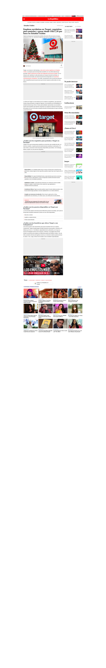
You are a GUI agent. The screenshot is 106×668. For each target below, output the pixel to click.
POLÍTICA (34, 22)
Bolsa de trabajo (49, 280)
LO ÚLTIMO (29, 22)
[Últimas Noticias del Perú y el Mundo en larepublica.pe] (53, 19)
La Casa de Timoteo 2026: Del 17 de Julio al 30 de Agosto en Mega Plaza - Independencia (69, 139)
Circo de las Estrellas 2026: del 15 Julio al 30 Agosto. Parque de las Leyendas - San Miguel (69, 133)
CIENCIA (54, 22)
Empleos (42, 280)
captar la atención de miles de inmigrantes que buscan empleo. (43, 73)
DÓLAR (70, 22)
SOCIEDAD (47, 22)
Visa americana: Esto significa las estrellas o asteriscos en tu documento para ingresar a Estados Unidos (70, 38)
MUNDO (51, 22)
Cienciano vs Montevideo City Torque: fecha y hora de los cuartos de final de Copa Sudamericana (69, 117)
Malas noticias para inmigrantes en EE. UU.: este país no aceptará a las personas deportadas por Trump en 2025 (69, 99)
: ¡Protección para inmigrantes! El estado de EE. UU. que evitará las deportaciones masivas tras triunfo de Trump (37, 202)
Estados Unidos (29, 25)
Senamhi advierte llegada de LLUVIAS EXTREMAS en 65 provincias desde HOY (69, 123)
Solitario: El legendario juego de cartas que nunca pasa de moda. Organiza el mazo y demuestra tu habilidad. (70, 172)
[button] (24, 19)
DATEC (73, 22)
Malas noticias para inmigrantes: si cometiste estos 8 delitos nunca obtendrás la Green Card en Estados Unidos (69, 93)
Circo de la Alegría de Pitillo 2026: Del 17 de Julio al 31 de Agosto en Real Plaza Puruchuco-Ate (69, 145)
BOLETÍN (77, 22)
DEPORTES (59, 22)
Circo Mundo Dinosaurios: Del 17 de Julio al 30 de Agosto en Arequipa (69, 150)
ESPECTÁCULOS (65, 22)
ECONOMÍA (42, 22)
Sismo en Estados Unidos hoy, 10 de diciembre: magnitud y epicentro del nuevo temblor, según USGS (69, 86)
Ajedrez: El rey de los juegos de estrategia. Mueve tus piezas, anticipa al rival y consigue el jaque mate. (69, 178)
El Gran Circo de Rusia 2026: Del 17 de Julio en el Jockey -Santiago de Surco (70, 156)
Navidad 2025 (38, 280)
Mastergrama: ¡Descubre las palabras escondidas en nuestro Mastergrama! (69, 165)
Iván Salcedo (28, 65)
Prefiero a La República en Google (42, 283)
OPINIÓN (38, 22)
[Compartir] (61, 65)
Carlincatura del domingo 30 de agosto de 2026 (69, 107)
